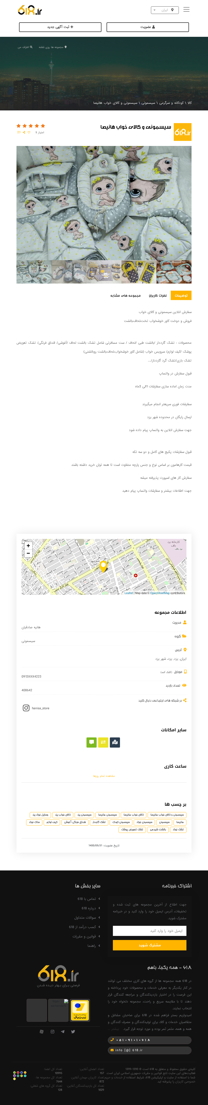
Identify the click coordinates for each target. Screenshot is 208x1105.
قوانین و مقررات (84, 936)
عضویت (146, 27)
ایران (183, 658)
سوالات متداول (85, 917)
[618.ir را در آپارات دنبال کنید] (41, 1032)
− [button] (28, 553)
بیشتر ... (113, 1029)
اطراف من (23, 47)
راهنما (92, 946)
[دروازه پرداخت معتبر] (80, 1010)
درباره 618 (89, 908)
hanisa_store (40, 708)
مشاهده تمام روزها (104, 776)
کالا (190, 103)
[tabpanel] (33, 273)
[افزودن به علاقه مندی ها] (29, 132)
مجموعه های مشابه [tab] (125, 295)
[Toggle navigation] (187, 10)
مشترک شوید (150, 945)
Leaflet (129, 593)
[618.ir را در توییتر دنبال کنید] (73, 1032)
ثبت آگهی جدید (59, 27)
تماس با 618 (87, 899)
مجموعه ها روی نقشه (51, 47)
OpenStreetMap (160, 593)
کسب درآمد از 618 (82, 927)
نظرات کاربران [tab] (158, 295)
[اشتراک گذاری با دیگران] (24, 132)
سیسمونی (148, 103)
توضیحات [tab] (181, 295)
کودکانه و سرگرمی (171, 103)
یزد (176, 658)
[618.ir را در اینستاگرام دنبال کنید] (52, 1032)
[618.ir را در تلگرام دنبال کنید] (62, 1032)
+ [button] (28, 545)
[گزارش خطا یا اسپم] (19, 132)
